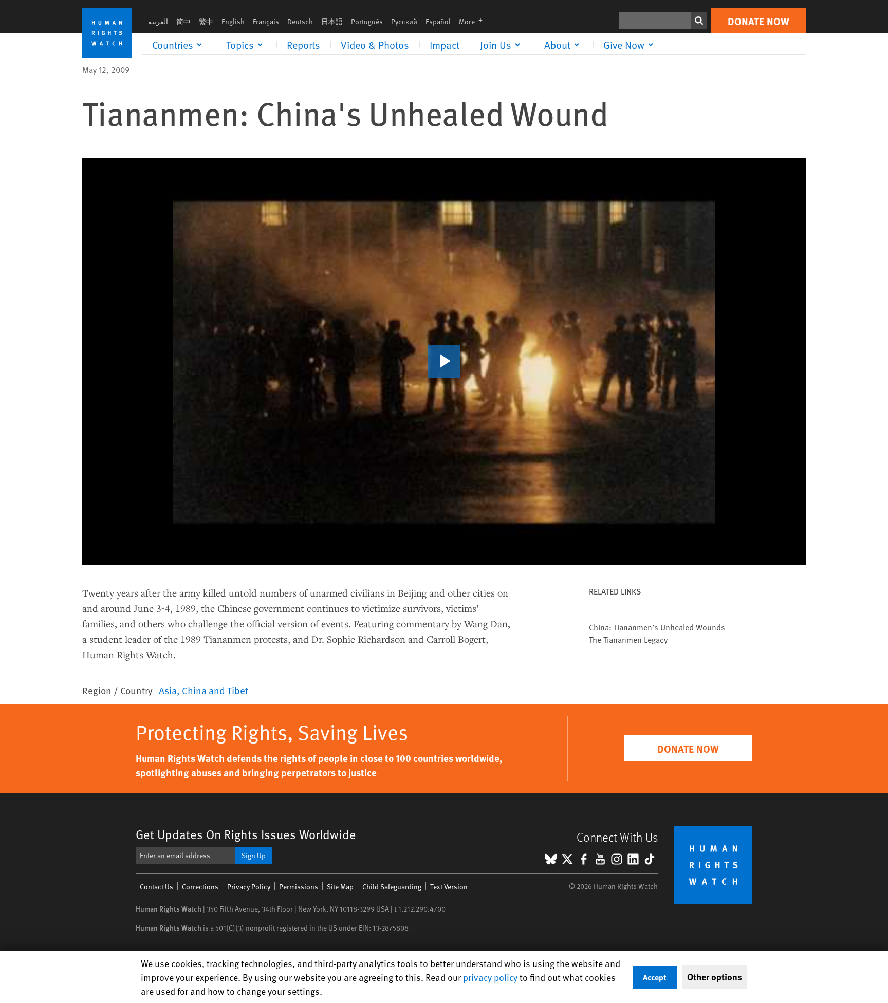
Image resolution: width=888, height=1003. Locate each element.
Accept (655, 977)
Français (266, 21)
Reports (303, 45)
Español (438, 21)
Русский (404, 21)
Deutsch (300, 21)
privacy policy (490, 977)
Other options (714, 976)
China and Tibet (215, 690)
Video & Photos (375, 45)
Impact (444, 45)
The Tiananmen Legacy (628, 639)
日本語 (332, 21)
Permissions (298, 886)
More (474, 21)
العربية (158, 21)
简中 (183, 21)
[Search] (699, 20)
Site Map (340, 886)
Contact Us (156, 886)
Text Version (449, 886)
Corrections (200, 886)
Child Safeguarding (391, 886)
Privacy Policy (248, 886)
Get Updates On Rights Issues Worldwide (246, 834)
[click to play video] (444, 361)
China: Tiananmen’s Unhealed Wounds (657, 627)
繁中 (206, 21)
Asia (168, 690)
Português (367, 21)
